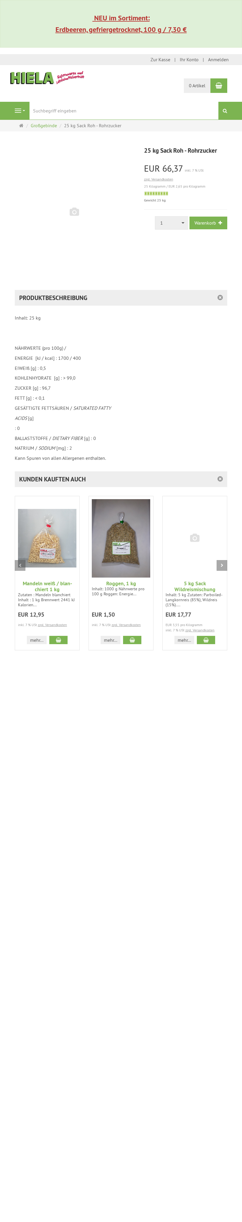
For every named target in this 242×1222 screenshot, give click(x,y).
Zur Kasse (160, 59)
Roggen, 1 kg (121, 583)
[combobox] (171, 223)
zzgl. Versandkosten (158, 179)
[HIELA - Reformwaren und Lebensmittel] (47, 77)
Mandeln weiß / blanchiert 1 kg (47, 586)
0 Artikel (197, 85)
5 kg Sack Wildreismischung (194, 586)
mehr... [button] (36, 640)
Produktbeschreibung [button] (53, 298)
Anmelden (218, 59)
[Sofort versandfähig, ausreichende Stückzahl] (156, 193)
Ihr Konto (189, 59)
